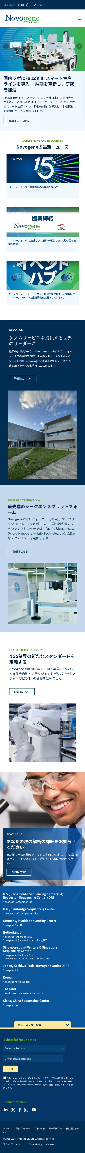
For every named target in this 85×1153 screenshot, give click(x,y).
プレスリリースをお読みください (28, 106)
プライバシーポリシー (14, 1129)
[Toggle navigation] (79, 18)
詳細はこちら (23, 364)
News (17, 144)
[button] (6, 46)
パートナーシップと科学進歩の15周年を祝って (33, 172)
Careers (50, 1129)
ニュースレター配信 (29, 1010)
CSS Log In (9, 5)
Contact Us (18, 858)
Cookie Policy (35, 1129)
